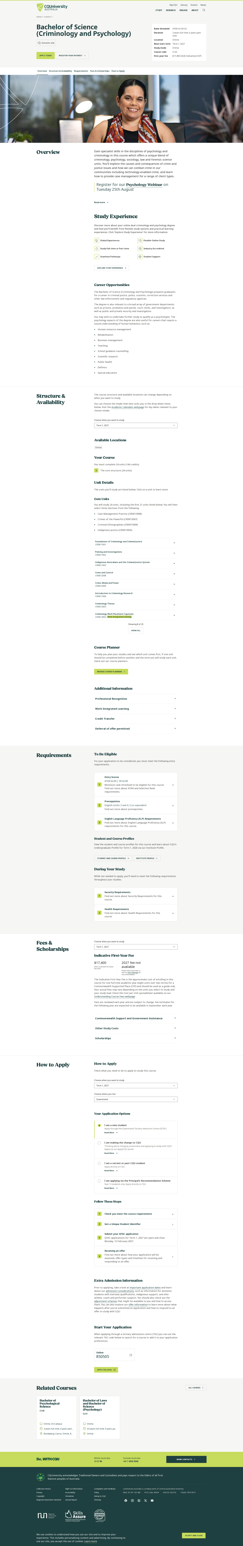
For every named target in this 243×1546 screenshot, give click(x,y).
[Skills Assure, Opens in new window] (75, 1516)
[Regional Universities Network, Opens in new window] (46, 1516)
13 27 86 (98, 1461)
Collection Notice (43, 1489)
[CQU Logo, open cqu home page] (52, 7)
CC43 (42, 1410)
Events (194, 4)
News (203, 4)
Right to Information (74, 1489)
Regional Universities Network (48, 1500)
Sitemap (97, 1500)
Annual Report (71, 1500)
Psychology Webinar (144, 184)
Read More (109, 1132)
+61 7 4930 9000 (130, 1461)
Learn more (90, 1541)
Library (184, 4)
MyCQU (173, 4)
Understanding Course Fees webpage (114, 996)
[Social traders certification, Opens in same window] (99, 1516)
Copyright (40, 1496)
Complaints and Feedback (104, 1489)
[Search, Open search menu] (204, 10)
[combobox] (102, 425)
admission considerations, (120, 1290)
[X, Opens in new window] (145, 1500)
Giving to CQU (100, 1496)
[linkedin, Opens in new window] (139, 1500)
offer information (138, 1304)
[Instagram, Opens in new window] (132, 1500)
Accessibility (70, 1492)
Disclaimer (69, 1496)
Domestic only (48, 43)
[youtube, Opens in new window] (152, 1500)
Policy (96, 1492)
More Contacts (184, 1459)
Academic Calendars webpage (128, 407)
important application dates (145, 1287)
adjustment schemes (105, 1301)
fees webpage (133, 972)
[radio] (136, 1129)
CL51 (85, 1413)
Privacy (39, 1492)
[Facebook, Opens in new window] (126, 1500)
